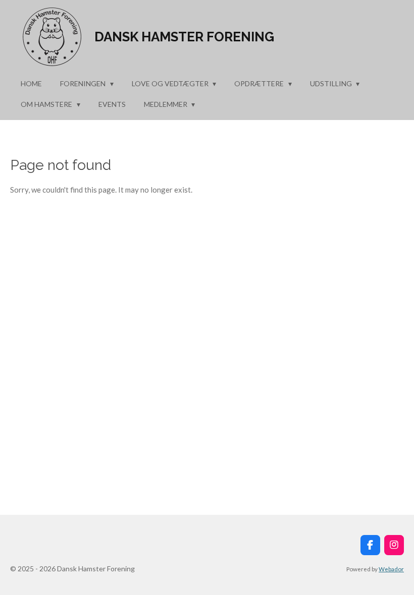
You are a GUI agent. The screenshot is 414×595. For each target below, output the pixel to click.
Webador (391, 568)
